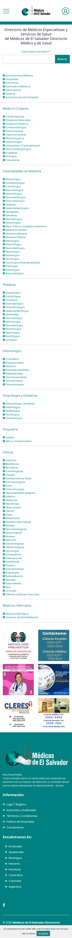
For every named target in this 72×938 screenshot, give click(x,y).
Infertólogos (12, 407)
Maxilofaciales (14, 373)
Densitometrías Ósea (18, 478)
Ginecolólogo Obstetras (20, 403)
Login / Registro (16, 804)
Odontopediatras (16, 377)
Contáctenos (15, 827)
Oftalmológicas (14, 547)
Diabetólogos (13, 193)
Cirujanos (11, 300)
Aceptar (43, 933)
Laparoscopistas (15, 134)
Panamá (14, 864)
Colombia (15, 881)
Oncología (12, 551)
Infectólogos (13, 222)
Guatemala (16, 852)
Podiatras (11, 153)
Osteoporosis (13, 558)
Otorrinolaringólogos (18, 149)
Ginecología (13, 507)
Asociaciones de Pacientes (22, 97)
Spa (8, 587)
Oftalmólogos (13, 142)
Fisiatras (10, 204)
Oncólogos (12, 259)
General (10, 366)
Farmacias (11, 83)
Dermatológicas (15, 482)
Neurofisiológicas (16, 529)
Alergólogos (13, 179)
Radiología (12, 572)
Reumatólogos (14, 273)
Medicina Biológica (17, 613)
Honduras (15, 869)
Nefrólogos (12, 241)
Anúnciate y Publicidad (21, 810)
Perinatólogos (14, 418)
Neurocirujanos (14, 138)
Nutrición (10, 540)
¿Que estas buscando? (36, 51)
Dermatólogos (14, 190)
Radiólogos (12, 270)
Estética (10, 496)
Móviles (10, 525)
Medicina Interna (15, 237)
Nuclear (10, 536)
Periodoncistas (14, 384)
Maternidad (12, 518)
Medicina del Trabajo (18, 522)
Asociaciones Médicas (19, 75)
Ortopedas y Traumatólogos (22, 145)
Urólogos (11, 156)
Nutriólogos (12, 255)
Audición (10, 460)
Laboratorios (13, 90)
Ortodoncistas (14, 381)
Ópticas (10, 93)
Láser (8, 514)
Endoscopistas (14, 131)
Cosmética (12, 359)
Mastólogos (12, 411)
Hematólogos (13, 219)
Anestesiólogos (15, 183)
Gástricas (11, 500)
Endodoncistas (14, 362)
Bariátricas (12, 464)
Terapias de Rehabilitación (21, 617)
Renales (10, 580)
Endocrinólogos (15, 201)
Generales (11, 314)
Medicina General (16, 233)
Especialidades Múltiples (20, 493)
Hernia (9, 511)
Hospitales (11, 79)
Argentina (15, 887)
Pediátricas (12, 561)
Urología (10, 590)
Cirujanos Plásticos (16, 124)
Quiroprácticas (14, 569)
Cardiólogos (13, 186)
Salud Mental (13, 583)
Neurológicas (13, 532)
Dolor (8, 485)
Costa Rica (16, 875)
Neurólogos (12, 251)
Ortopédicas (13, 554)
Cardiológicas (14, 471)
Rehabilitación (14, 576)
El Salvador (15, 846)
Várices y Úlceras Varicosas (22, 594)
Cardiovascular (14, 116)
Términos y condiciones (21, 816)
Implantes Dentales (17, 370)
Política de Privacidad (20, 822)
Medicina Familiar (16, 230)
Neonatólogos (14, 325)
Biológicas (11, 467)
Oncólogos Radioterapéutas (22, 262)
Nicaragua (15, 858)
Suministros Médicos (17, 86)
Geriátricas (12, 504)
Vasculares (12, 160)
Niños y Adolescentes (18, 441)
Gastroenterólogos (17, 208)
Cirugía (10, 475)
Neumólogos (13, 244)
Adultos (10, 437)
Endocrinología (14, 489)
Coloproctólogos (15, 127)
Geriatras (11, 215)
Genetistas (12, 212)
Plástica (10, 565)
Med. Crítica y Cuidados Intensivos (26, 226)
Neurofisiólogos (15, 248)
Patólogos (11, 266)
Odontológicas (14, 543)
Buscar (62, 59)
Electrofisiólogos (15, 197)
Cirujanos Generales (17, 120)
